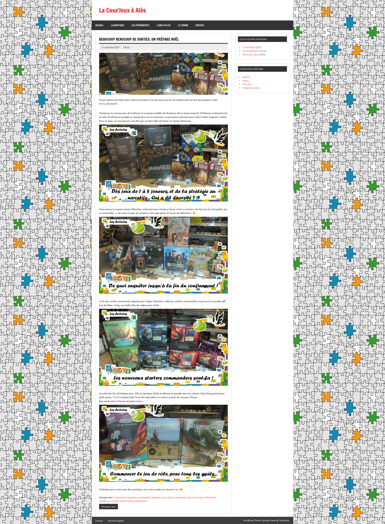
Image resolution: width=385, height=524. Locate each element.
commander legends (149, 497)
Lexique (99, 520)
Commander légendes (125, 497)
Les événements (140, 25)
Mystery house (195, 497)
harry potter (167, 497)
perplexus (104, 500)
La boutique (117, 25)
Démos (246, 76)
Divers (245, 80)
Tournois (247, 84)
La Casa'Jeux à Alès (122, 10)
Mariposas (180, 497)
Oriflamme (210, 497)
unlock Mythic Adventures (133, 500)
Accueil (99, 25)
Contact (199, 25)
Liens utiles (164, 25)
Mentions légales (116, 520)
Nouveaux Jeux (108, 506)
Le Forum (183, 25)
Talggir (126, 47)
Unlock (114, 500)
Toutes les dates (251, 87)
